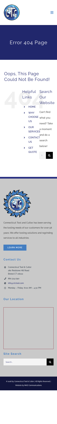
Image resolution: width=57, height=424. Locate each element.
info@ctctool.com (16, 283)
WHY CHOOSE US (33, 117)
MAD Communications (33, 385)
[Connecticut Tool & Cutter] (11, 5)
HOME (32, 106)
